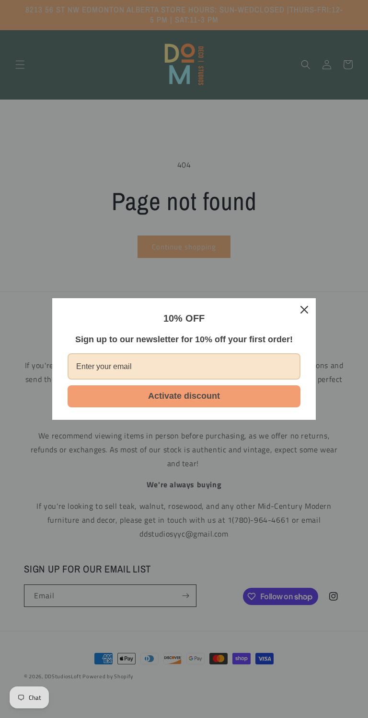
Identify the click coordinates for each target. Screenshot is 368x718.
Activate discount (184, 396)
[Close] (304, 309)
